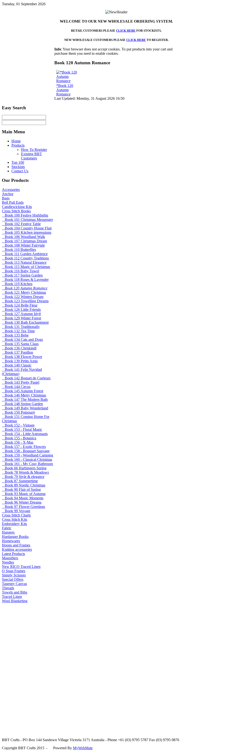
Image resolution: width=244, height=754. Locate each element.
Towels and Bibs (14, 592)
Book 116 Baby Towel (20, 271)
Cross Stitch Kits (14, 519)
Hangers (8, 532)
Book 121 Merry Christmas (24, 292)
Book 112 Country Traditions (25, 258)
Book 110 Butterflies (19, 250)
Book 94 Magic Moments (22, 498)
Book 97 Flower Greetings (23, 507)
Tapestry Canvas (14, 584)
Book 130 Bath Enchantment (25, 322)
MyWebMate (83, 748)
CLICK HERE (126, 30)
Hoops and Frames (16, 545)
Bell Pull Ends (13, 202)
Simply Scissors (14, 575)
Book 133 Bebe (15, 335)
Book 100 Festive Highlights (25, 215)
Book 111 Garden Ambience (25, 254)
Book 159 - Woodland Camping (27, 455)
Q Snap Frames (13, 571)
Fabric (6, 528)
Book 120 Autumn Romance (24, 288)
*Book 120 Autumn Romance (64, 90)
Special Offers (12, 579)
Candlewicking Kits (17, 207)
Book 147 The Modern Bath (25, 399)
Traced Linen (12, 597)
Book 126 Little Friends (21, 310)
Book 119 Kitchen (17, 284)
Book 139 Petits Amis (20, 361)
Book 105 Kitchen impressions (26, 232)
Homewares (11, 541)
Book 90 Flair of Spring (21, 489)
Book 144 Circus (16, 387)
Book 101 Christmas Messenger (27, 220)
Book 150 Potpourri (18, 412)
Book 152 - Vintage (18, 425)
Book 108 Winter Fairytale (23, 245)
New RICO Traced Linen (21, 567)
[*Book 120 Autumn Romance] (70, 81)
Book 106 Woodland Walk (23, 237)
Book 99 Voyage (16, 511)
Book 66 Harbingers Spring (24, 468)
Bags (6, 198)
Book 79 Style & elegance (23, 477)
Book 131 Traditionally (21, 327)
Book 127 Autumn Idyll (21, 314)
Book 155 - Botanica (19, 438)
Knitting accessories (17, 549)
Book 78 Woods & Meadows (25, 472)
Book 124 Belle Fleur (19, 305)
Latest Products (13, 554)
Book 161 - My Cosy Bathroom (27, 464)
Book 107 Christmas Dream (24, 241)
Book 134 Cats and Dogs (22, 339)
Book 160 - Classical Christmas (27, 459)
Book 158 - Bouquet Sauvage (26, 451)
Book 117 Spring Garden (22, 275)
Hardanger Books (15, 537)
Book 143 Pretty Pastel (20, 382)
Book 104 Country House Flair (27, 228)
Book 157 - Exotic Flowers (24, 447)
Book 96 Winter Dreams (21, 502)
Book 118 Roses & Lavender (25, 280)
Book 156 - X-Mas (17, 442)
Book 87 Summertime (20, 481)
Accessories (11, 190)
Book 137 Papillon (17, 352)
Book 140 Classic (16, 365)
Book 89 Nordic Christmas (23, 485)
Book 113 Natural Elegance (24, 262)
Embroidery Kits (14, 524)
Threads (8, 588)
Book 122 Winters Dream (22, 297)
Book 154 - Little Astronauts (25, 434)
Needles (8, 562)
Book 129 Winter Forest (21, 318)
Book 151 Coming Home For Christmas (25, 419)
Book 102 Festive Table (21, 224)
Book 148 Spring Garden (22, 404)
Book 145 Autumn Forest (22, 391)
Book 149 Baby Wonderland (25, 408)
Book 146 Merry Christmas (24, 395)
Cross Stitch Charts (16, 515)
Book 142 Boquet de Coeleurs (26, 378)
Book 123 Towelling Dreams (25, 301)
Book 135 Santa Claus (20, 344)
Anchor (7, 194)
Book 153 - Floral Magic (22, 429)
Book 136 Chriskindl (19, 348)
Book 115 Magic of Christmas (26, 267)
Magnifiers (10, 558)
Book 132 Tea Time (18, 331)
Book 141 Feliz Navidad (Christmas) (22, 371)
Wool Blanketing (14, 601)
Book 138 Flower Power (22, 357)
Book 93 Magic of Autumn (24, 494)
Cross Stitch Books (16, 211)
